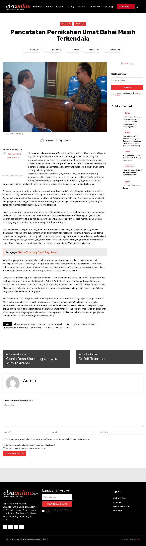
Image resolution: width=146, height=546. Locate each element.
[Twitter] (29, 387)
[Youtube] (21, 527)
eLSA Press (129, 166)
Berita (66, 24)
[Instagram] (10, 527)
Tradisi (47, 327)
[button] (137, 6)
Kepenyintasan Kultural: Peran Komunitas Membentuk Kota (132, 172)
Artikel (127, 132)
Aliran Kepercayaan (24, 324)
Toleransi (36, 327)
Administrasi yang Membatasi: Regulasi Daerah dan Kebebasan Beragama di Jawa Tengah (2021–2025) (132, 141)
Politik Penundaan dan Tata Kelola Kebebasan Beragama (132, 157)
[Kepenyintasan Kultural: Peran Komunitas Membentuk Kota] (116, 170)
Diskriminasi (55, 324)
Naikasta (136, 539)
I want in (127, 87)
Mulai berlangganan (57, 504)
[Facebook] (24, 387)
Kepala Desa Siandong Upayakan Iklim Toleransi (33, 361)
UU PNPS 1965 (62, 327)
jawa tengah (89, 324)
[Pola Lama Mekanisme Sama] (116, 184)
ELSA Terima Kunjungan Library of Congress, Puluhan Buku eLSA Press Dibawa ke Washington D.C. (132, 121)
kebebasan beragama (16, 327)
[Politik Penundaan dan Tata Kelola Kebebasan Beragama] (116, 155)
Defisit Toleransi (92, 359)
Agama (80, 24)
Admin (49, 140)
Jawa (76, 324)
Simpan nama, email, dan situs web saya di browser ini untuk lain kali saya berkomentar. (48, 439)
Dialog (41, 324)
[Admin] (42, 141)
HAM (67, 324)
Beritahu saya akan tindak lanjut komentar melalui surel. (30, 445)
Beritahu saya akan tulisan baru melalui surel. (26, 448)
